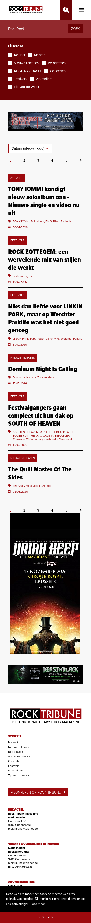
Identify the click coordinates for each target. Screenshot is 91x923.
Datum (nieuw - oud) (28, 148)
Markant (13, 742)
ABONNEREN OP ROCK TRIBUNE (36, 792)
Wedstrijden (16, 770)
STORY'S (14, 736)
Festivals (13, 765)
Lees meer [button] (38, 904)
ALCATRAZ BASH (19, 756)
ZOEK (75, 29)
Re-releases (15, 751)
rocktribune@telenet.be (23, 828)
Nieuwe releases (18, 747)
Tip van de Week (18, 775)
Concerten (14, 761)
